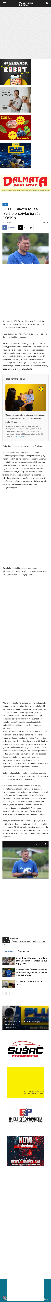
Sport (5, 204)
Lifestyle (5, 964)
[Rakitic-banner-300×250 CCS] (15, 112)
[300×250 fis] (15, 155)
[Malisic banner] (25, 1166)
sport (5, 944)
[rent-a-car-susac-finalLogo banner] (25, 1064)
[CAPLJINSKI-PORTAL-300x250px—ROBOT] (15, 84)
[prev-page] (4, 993)
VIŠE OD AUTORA (23, 951)
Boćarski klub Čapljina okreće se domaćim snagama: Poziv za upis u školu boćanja (31, 972)
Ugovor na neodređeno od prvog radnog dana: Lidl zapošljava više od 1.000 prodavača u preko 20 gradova (25, 418)
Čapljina (14, 941)
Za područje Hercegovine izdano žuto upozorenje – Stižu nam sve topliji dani (31, 961)
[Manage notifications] (4, 1298)
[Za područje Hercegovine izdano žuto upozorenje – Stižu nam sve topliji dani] (8, 961)
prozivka (42, 941)
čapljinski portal (25, 941)
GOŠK (34, 941)
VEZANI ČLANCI (8, 951)
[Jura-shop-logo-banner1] (25, 191)
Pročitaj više (20, 437)
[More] (31, 227)
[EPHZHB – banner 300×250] (25, 1130)
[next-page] (8, 993)
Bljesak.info (14, 938)
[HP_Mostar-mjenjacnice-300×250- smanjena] (25, 1097)
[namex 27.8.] (15, 140)
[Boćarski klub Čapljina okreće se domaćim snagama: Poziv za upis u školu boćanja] (8, 972)
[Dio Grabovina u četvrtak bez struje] (8, 984)
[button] (4, 3)
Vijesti (5, 987)
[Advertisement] (25, 33)
